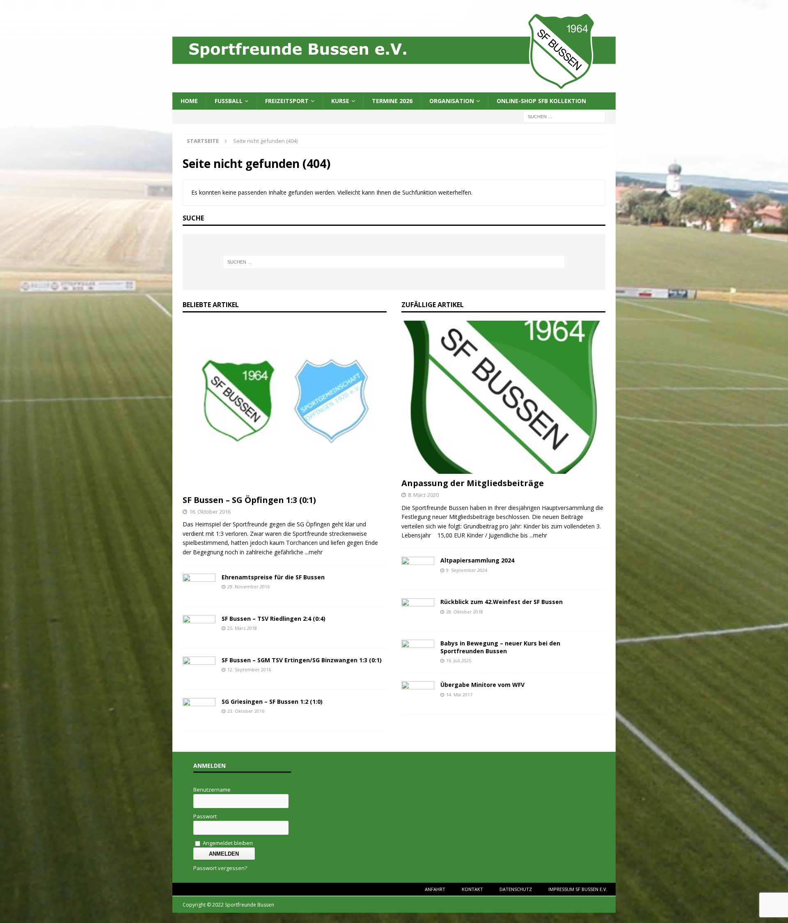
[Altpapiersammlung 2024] (417, 577)
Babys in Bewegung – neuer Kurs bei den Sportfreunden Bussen (500, 646)
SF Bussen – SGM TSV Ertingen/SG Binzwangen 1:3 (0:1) (302, 660)
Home (189, 101)
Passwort (205, 816)
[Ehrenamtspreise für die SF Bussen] (199, 593)
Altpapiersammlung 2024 (477, 560)
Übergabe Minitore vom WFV (482, 685)
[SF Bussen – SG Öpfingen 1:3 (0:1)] (285, 485)
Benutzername (212, 789)
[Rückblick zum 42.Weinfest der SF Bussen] (417, 618)
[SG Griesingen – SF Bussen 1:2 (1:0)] (199, 718)
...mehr (314, 552)
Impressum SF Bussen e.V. (577, 889)
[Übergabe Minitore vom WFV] (417, 701)
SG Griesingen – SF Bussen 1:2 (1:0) (272, 701)
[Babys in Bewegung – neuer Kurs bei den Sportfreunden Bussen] (417, 660)
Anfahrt (435, 889)
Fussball (229, 101)
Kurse (340, 101)
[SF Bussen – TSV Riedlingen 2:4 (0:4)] (199, 635)
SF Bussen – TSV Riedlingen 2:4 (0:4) (273, 618)
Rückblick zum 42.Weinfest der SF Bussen (501, 602)
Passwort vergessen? (220, 868)
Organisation (451, 101)
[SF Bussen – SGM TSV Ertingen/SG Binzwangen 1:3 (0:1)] (199, 676)
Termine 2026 (392, 101)
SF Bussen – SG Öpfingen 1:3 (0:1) (249, 499)
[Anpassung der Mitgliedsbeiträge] (503, 469)
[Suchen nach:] (564, 116)
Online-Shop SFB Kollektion (541, 101)
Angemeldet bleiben (227, 843)
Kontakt (472, 889)
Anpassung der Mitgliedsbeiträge (472, 483)
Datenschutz (515, 889)
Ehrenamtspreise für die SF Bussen (273, 577)
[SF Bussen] (394, 88)
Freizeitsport (287, 101)
